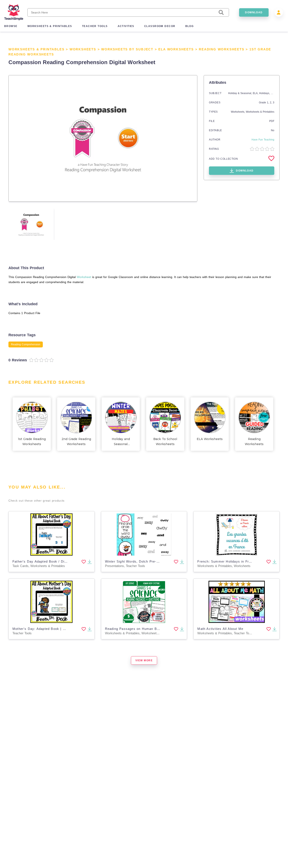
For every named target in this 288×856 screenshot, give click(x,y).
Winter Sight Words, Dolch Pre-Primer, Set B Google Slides (153, 561)
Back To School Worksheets (165, 441)
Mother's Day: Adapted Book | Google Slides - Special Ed (59, 629)
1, (268, 102)
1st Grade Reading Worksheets (32, 441)
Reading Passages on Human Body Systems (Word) (148, 629)
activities (126, 26)
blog (189, 26)
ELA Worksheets (176, 49)
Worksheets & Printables (36, 49)
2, (271, 102)
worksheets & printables (49, 26)
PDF (271, 121)
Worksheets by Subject (127, 49)
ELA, (256, 93)
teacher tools (95, 26)
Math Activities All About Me (220, 629)
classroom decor (159, 26)
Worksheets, (238, 111)
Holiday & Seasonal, (240, 93)
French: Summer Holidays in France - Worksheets (238, 561)
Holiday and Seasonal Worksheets (120, 442)
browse (10, 26)
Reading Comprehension (25, 344)
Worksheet (84, 277)
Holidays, (265, 93)
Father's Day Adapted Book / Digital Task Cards (51, 561)
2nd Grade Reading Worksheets (76, 441)
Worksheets (83, 49)
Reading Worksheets (221, 49)
